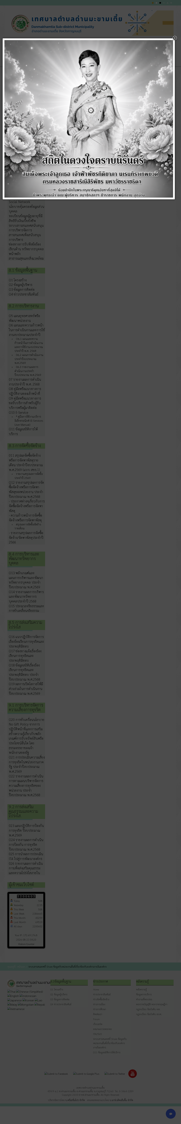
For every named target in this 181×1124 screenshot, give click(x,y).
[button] (174, 38)
